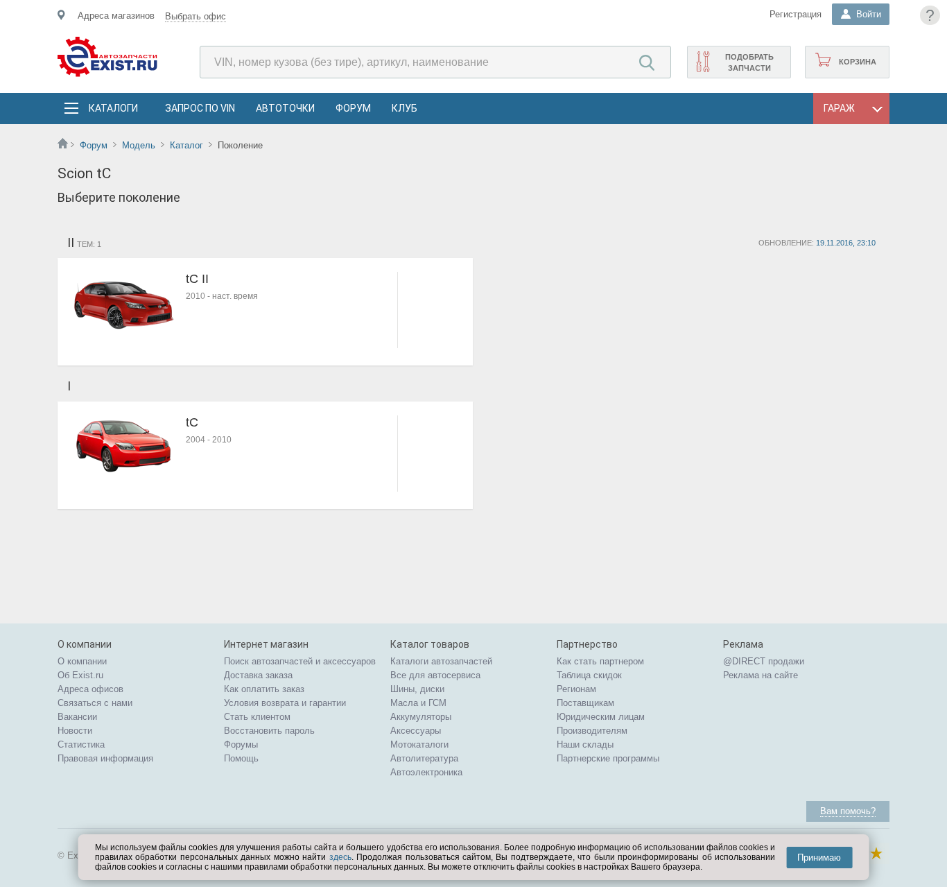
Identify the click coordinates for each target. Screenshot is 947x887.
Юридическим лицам (601, 717)
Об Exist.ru (80, 675)
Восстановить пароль (269, 730)
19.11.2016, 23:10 (846, 243)
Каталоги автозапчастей (441, 661)
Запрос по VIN (200, 108)
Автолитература (424, 758)
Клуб (404, 108)
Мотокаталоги (419, 744)
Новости (75, 730)
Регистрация (796, 14)
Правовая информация (105, 758)
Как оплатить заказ (264, 689)
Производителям (592, 730)
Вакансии (77, 717)
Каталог (186, 145)
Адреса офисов (90, 689)
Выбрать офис (195, 16)
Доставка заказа (258, 675)
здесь (340, 857)
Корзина (857, 62)
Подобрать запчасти (749, 62)
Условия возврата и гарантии (285, 703)
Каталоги (113, 108)
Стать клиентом (257, 717)
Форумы (241, 744)
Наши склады (585, 744)
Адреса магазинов (116, 15)
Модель (138, 145)
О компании (82, 661)
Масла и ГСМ (418, 703)
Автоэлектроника (426, 772)
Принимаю (819, 857)
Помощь (241, 758)
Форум (353, 108)
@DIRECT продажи (763, 661)
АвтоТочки (285, 108)
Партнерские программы (608, 758)
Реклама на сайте (760, 675)
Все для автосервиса (435, 675)
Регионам (576, 689)
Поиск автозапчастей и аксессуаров (300, 661)
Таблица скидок (589, 675)
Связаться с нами (95, 703)
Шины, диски (417, 689)
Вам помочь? (848, 811)
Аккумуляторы (420, 717)
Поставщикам (585, 703)
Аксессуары (415, 730)
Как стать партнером (600, 661)
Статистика (81, 744)
